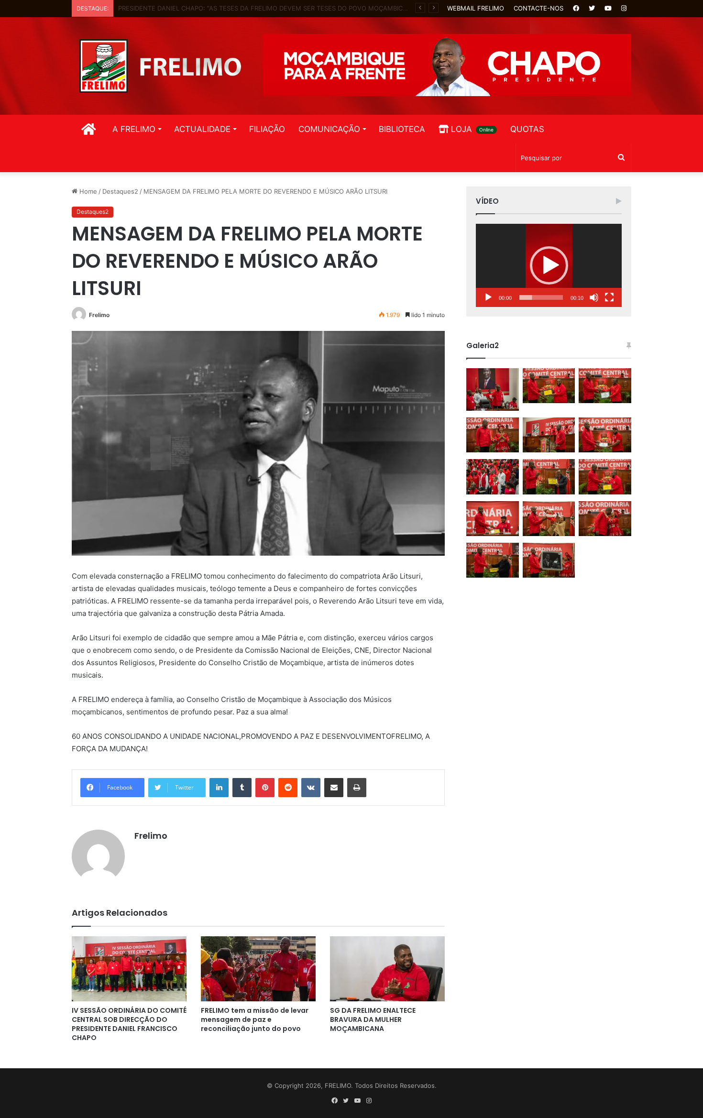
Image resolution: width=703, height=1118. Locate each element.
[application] (549, 265)
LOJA (471, 129)
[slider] (541, 297)
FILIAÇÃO (267, 129)
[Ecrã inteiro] (609, 297)
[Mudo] (594, 297)
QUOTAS (527, 129)
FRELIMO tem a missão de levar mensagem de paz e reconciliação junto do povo (254, 1019)
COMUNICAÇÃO (329, 129)
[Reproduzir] (488, 297)
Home (87, 191)
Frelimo (99, 314)
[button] (549, 265)
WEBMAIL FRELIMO (475, 8)
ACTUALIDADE (202, 129)
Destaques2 (120, 191)
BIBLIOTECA (402, 129)
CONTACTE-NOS (538, 8)
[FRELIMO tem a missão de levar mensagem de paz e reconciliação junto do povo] (258, 968)
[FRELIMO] (160, 66)
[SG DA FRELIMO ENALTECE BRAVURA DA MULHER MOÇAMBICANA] (387, 968)
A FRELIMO (133, 129)
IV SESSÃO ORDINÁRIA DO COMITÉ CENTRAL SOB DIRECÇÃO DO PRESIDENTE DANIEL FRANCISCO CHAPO (129, 1024)
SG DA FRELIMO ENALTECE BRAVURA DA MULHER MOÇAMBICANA (373, 1019)
